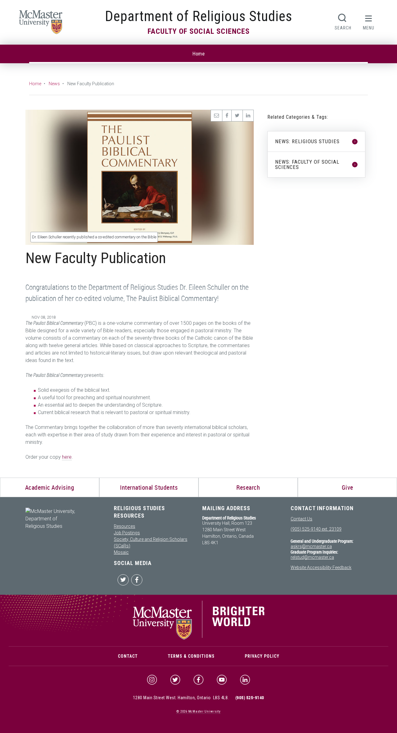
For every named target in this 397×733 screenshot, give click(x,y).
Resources (124, 526)
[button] (368, 21)
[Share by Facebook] (226, 115)
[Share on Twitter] (237, 115)
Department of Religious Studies (198, 16)
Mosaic (121, 552)
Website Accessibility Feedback (321, 567)
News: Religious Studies (307, 141)
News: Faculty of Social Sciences (307, 164)
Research (248, 487)
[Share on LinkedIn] (248, 115)
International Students (149, 487)
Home (198, 54)
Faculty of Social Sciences (199, 31)
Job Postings (127, 532)
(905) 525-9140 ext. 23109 (316, 529)
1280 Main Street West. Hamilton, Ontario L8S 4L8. (181, 697)
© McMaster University (198, 711)
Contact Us (301, 518)
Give (347, 487)
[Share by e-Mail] (216, 115)
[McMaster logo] (199, 637)
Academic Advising (49, 487)
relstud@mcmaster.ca (312, 557)
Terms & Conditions (191, 656)
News (54, 83)
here (67, 457)
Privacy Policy (262, 656)
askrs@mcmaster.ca (311, 546)
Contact (128, 656)
